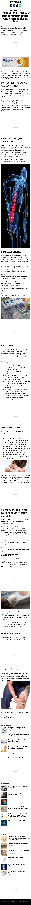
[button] (2, 1)
